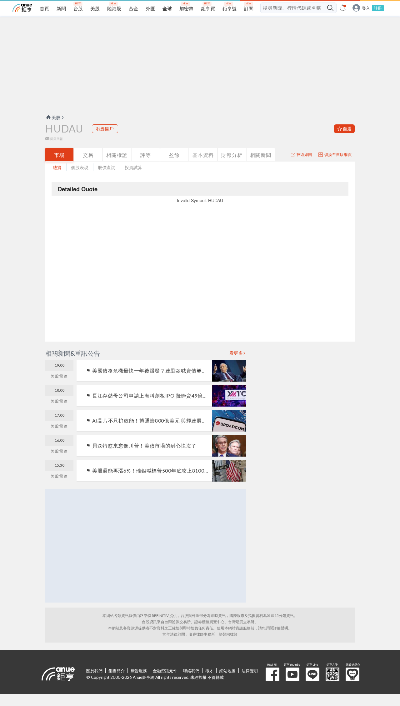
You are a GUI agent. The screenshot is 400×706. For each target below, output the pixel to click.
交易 (88, 155)
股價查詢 (106, 167)
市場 (59, 155)
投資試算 (133, 167)
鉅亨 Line (312, 674)
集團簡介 (116, 670)
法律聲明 (250, 670)
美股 (56, 117)
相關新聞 (260, 155)
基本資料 (203, 155)
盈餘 (174, 155)
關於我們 (94, 670)
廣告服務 (139, 670)
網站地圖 (227, 670)
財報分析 (231, 155)
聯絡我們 (191, 670)
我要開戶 (105, 128)
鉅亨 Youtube (292, 674)
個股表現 (79, 167)
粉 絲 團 (272, 674)
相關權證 (117, 155)
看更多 (236, 353)
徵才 (209, 670)
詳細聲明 (280, 628)
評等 (145, 155)
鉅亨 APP (332, 674)
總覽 (57, 167)
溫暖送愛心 (352, 674)
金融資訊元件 (165, 670)
